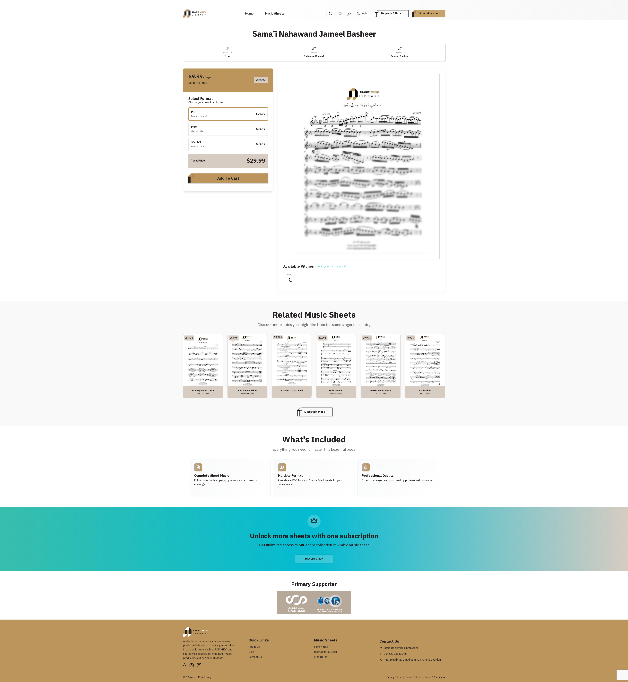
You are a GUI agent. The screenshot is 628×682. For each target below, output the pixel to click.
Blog (251, 652)
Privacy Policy (394, 677)
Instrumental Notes (326, 652)
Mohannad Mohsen (336, 393)
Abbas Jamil (425, 393)
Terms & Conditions (435, 677)
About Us (254, 647)
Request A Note (391, 14)
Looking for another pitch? (331, 266)
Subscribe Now (428, 14)
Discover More (314, 411)
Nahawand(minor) (314, 56)
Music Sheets (274, 13)
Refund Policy (413, 677)
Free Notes (320, 657)
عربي (349, 13)
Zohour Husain (203, 393)
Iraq (227, 56)
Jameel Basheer (400, 56)
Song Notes (321, 647)
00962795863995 (395, 654)
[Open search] (330, 14)
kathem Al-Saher (247, 393)
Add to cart (228, 178)
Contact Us (255, 657)
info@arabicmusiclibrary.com (401, 648)
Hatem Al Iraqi (380, 393)
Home (249, 13)
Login (364, 13)
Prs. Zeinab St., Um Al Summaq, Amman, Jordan (412, 660)
